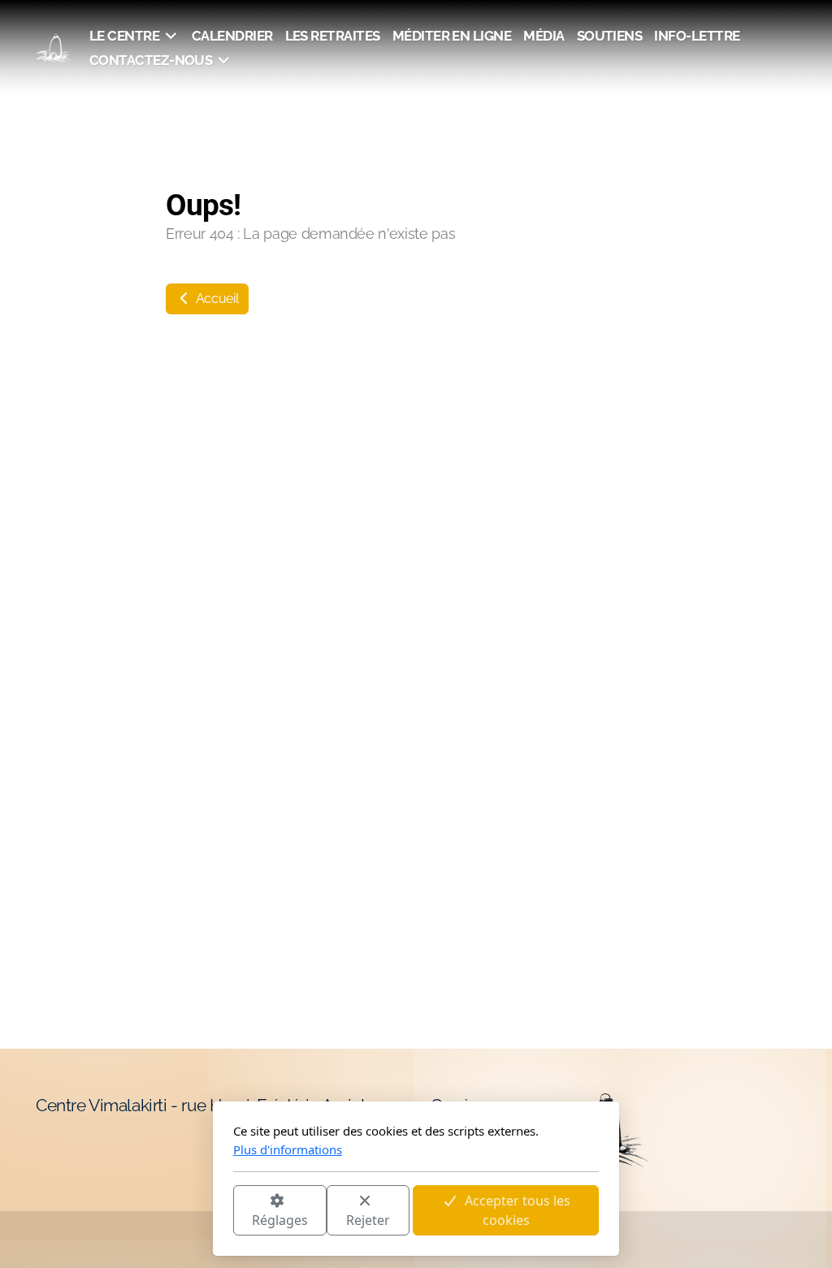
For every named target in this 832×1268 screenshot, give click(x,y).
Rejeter (368, 1220)
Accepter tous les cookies (517, 1210)
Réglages (280, 1220)
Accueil (215, 298)
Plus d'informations (287, 1149)
